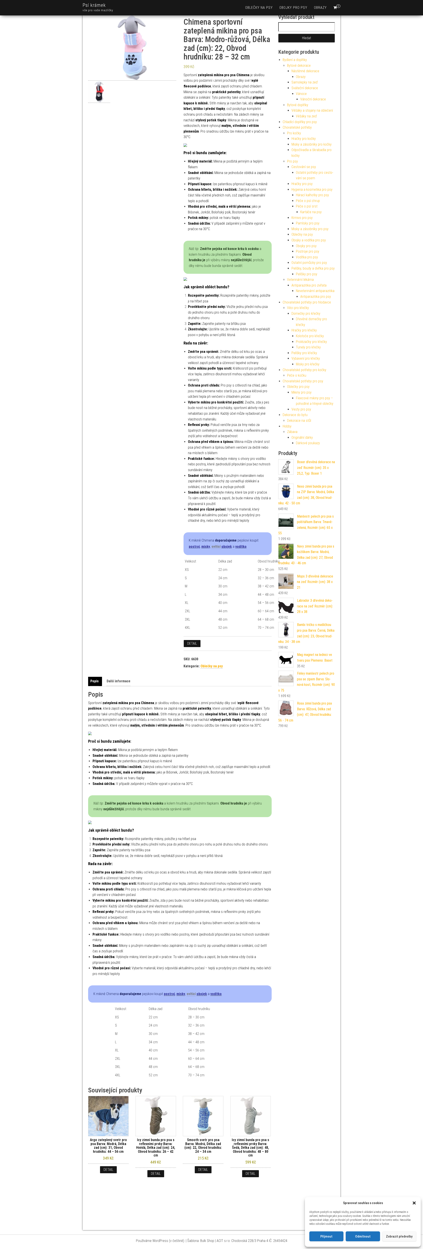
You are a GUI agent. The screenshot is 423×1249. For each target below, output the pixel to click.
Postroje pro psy (307, 251)
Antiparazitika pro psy (315, 296)
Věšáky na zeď (306, 116)
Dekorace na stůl (299, 420)
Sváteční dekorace (304, 88)
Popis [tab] (94, 681)
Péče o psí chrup (308, 201)
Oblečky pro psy (298, 387)
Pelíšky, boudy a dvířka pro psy (313, 268)
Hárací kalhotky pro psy (312, 195)
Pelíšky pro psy (306, 274)
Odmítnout (363, 1236)
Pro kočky (294, 133)
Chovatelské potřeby (297, 127)
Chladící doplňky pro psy (300, 122)
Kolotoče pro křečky (310, 336)
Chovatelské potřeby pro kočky (304, 370)
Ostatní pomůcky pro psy (309, 263)
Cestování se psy (303, 167)
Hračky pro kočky (303, 139)
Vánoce (301, 94)
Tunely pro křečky (308, 347)
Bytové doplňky (297, 105)
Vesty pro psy (301, 409)
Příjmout (326, 1236)
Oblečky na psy (259, 8)
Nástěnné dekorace (305, 71)
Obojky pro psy (293, 8)
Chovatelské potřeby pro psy (303, 381)
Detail (192, 643)
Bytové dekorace (299, 65)
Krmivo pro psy (302, 218)
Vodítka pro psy (307, 257)
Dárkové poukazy (308, 443)
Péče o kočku (296, 375)
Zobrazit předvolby (399, 1236)
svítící (216, 546)
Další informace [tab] (118, 681)
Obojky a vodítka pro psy (308, 240)
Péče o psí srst (306, 206)
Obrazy (320, 8)
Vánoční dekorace (313, 99)
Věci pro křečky (298, 308)
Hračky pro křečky (304, 330)
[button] (414, 1203)
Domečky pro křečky (305, 313)
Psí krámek (94, 5)
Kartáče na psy (311, 212)
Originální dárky (302, 437)
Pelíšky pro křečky (304, 353)
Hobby (287, 426)
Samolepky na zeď (304, 82)
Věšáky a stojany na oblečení (312, 110)
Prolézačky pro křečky (311, 342)
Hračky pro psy (302, 184)
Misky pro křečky (307, 364)
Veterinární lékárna (300, 280)
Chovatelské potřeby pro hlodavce (307, 302)
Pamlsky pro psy (307, 223)
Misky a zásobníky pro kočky (311, 144)
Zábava (292, 432)
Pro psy (292, 161)
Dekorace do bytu (295, 415)
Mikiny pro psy (301, 392)
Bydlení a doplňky (295, 60)
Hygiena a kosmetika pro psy (311, 189)
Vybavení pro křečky (305, 358)
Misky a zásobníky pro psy (309, 229)
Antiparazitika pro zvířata (309, 285)
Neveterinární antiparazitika (315, 291)
